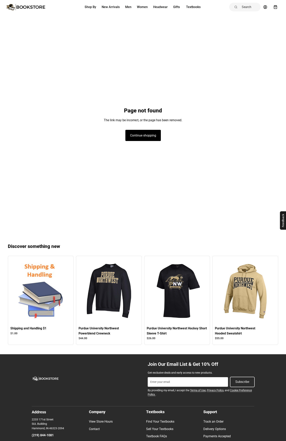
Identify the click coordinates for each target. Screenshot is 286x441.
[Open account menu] (265, 7)
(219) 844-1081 (43, 435)
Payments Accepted (217, 436)
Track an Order (213, 421)
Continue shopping (143, 135)
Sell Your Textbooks (159, 429)
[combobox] (250, 7)
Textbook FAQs (156, 436)
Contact (94, 429)
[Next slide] (63, 291)
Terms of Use (198, 390)
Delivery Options (214, 429)
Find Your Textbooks (160, 421)
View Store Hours (101, 421)
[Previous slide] (18, 291)
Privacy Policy (215, 390)
